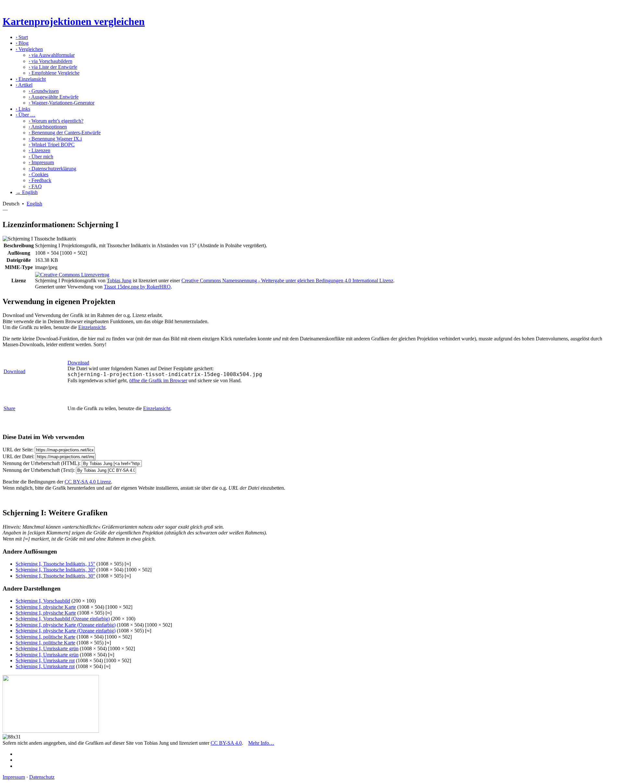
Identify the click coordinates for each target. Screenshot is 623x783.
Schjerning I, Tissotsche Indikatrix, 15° (55, 564)
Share (9, 408)
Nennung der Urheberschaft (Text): (39, 470)
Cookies (38, 174)
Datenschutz (42, 777)
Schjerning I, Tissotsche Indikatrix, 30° (55, 569)
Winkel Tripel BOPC (52, 144)
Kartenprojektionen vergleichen (74, 21)
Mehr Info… (261, 743)
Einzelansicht (31, 79)
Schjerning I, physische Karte (46, 607)
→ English (27, 192)
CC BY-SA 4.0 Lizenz (88, 481)
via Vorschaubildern (50, 61)
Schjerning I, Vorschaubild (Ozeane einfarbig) (63, 618)
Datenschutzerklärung (52, 168)
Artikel (24, 85)
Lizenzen (39, 150)
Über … (25, 114)
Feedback (40, 180)
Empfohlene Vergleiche (54, 73)
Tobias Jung (119, 280)
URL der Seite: (18, 449)
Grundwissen (44, 91)
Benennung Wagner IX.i (55, 138)
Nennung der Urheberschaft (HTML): (41, 463)
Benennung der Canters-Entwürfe (65, 132)
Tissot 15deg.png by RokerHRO (137, 286)
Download (14, 371)
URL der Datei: (18, 456)
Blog (22, 43)
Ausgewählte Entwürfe (54, 97)
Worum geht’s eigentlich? (56, 121)
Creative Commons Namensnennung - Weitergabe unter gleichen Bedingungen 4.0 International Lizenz (287, 280)
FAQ (35, 186)
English (34, 203)
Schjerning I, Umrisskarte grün (47, 648)
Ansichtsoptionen (48, 126)
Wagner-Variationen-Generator (61, 102)
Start (22, 37)
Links (23, 109)
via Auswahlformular (52, 55)
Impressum (41, 162)
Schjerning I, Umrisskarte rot (45, 660)
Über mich (41, 156)
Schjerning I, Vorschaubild (43, 601)
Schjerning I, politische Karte (45, 637)
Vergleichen (29, 49)
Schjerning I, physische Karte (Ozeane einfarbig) (66, 625)
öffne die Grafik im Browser (158, 380)
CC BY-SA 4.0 (226, 743)
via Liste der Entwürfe (53, 67)
